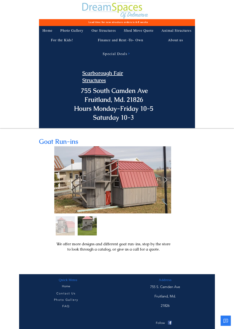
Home (66, 286)
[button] (103, 30)
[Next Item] (165, 180)
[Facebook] (170, 323)
